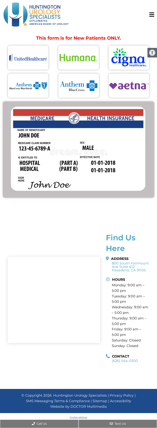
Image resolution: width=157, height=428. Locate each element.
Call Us (41, 424)
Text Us (120, 424)
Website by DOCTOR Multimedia (78, 406)
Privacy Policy (122, 395)
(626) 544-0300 (125, 361)
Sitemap (100, 401)
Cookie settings (78, 417)
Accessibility (120, 401)
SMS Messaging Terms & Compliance (58, 401)
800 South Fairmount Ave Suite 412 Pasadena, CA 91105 (130, 267)
